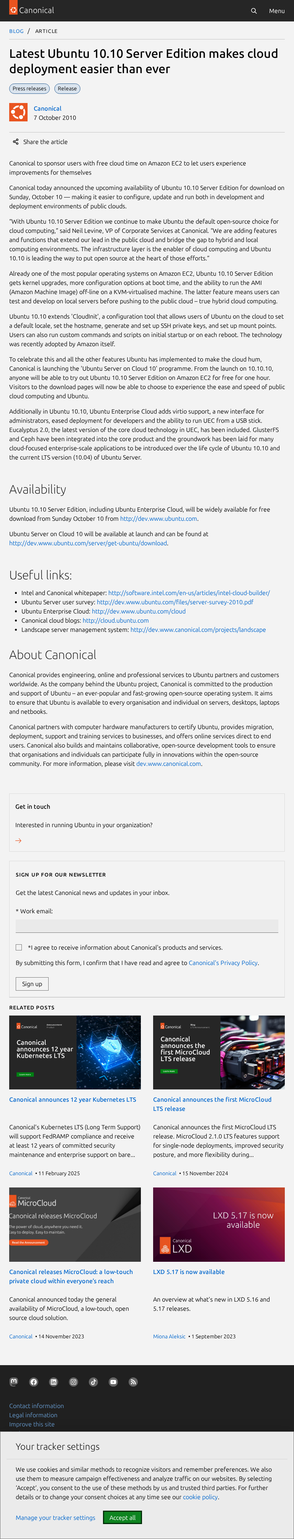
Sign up (32, 983)
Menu (277, 10)
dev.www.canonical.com (168, 763)
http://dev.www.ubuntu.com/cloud (139, 611)
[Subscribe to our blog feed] (135, 1383)
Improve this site (32, 1424)
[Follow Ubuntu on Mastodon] (15, 1383)
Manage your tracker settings (55, 1517)
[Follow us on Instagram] (75, 1383)
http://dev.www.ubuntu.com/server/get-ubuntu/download (88, 543)
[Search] (254, 10)
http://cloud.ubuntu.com (116, 620)
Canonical (48, 108)
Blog (16, 30)
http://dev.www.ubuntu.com (158, 518)
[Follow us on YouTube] (115, 1383)
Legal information (33, 1414)
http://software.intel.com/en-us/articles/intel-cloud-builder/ (189, 592)
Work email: (36, 911)
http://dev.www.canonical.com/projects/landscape (198, 629)
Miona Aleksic (169, 1336)
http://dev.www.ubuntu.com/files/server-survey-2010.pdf (175, 602)
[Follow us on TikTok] (95, 1383)
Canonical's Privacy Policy (223, 962)
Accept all (122, 1517)
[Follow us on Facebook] (35, 1383)
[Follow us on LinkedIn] (55, 1383)
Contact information (36, 1405)
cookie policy (200, 1496)
